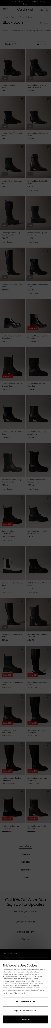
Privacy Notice (20, 993)
